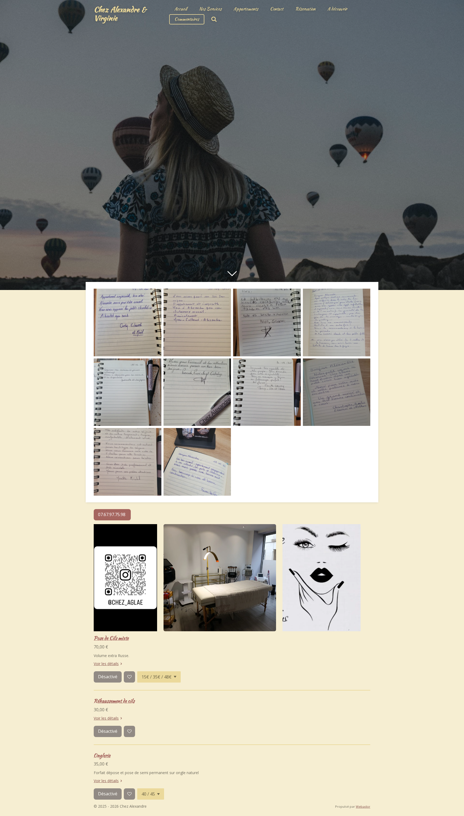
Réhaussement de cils (114, 701)
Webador (363, 806)
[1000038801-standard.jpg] (267, 392)
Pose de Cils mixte (111, 638)
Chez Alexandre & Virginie (120, 13)
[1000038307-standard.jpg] (197, 322)
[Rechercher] (214, 19)
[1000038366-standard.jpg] (337, 322)
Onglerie (102, 755)
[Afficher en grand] (220, 578)
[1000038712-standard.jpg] (197, 392)
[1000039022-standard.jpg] (337, 392)
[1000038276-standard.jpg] (127, 322)
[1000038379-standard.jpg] (127, 392)
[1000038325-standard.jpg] (267, 322)
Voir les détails (106, 663)
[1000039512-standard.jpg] (197, 462)
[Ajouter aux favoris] (129, 677)
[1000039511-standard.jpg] (127, 462)
